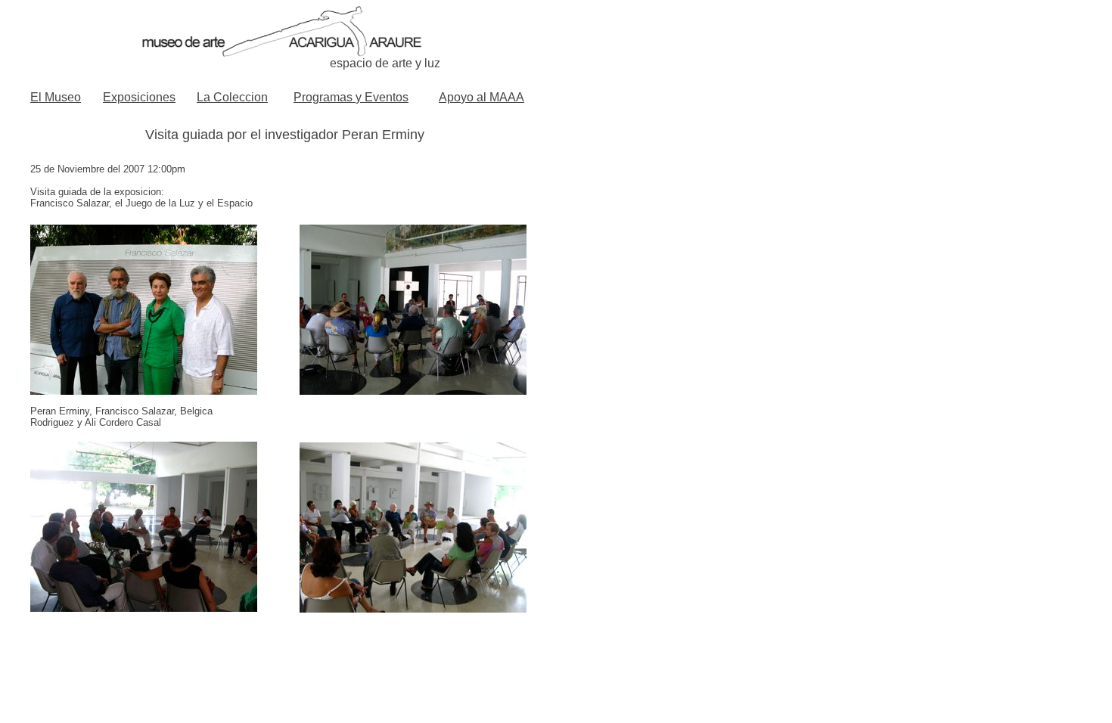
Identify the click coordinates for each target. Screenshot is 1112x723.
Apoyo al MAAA (481, 97)
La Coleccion (232, 97)
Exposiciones (139, 97)
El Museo (55, 97)
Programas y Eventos (351, 97)
